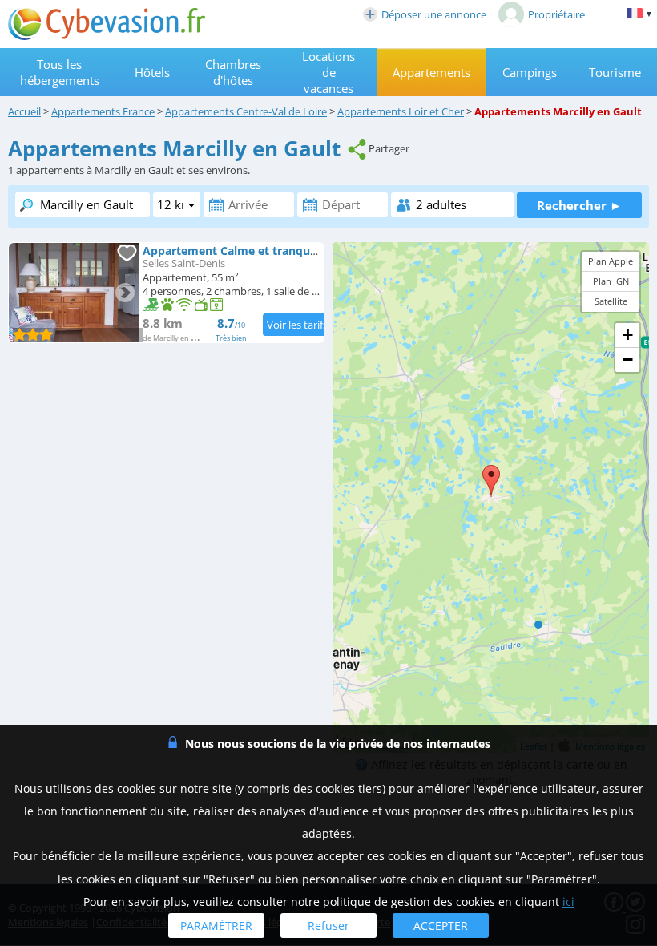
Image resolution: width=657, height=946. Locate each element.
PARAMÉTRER (216, 925)
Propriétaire (556, 14)
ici (568, 901)
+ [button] (628, 335)
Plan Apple (610, 261)
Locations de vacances (328, 72)
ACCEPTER (440, 925)
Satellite (611, 301)
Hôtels (152, 72)
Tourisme (615, 72)
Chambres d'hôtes (233, 72)
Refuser (328, 925)
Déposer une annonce (433, 14)
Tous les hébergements (59, 72)
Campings (529, 72)
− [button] (628, 360)
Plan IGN (611, 281)
